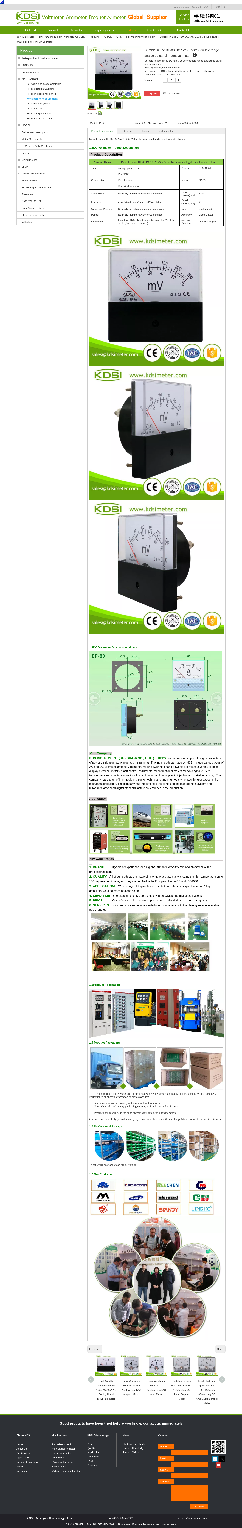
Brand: (137, 122)
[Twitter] (222, 1459)
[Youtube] (218, 1465)
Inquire (152, 93)
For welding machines (39, 113)
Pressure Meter (30, 72)
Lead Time (93, 1456)
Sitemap (126, 1524)
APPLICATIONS (30, 78)
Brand (90, 1444)
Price (90, 1460)
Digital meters (29, 159)
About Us (21, 1448)
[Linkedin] (215, 1459)
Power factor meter (62, 1461)
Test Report (126, 131)
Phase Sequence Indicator (36, 187)
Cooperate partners (27, 1461)
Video (177, 6)
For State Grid (35, 108)
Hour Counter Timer (33, 208)
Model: (94, 122)
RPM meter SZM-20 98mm (37, 146)
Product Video (131, 1452)
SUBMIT (199, 1506)
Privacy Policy (168, 1524)
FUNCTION (28, 65)
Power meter (59, 1466)
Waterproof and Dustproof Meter (40, 58)
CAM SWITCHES (31, 201)
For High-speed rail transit (41, 93)
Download (22, 1470)
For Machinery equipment (42, 98)
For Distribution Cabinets (40, 88)
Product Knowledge (134, 1448)
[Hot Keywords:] (222, 30)
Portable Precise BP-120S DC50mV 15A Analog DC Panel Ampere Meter (181, 1389)
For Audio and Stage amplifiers (44, 83)
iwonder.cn (153, 1524)
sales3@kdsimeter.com (211, 21)
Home (19, 1444)
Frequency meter (61, 1453)
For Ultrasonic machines (40, 118)
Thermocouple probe (33, 215)
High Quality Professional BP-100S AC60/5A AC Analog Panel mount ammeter (106, 1389)
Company (186, 6)
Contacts (197, 6)
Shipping (145, 131)
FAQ (205, 6)
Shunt (25, 166)
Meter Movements (32, 139)
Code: (181, 122)
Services (92, 1465)
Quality (91, 1448)
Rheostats (27, 194)
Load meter (58, 1457)
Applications (23, 1457)
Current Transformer (33, 173)
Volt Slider (27, 221)
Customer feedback (134, 1444)
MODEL (26, 125)
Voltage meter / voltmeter (66, 1470)
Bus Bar (26, 153)
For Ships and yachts (38, 103)
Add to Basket (173, 93)
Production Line (166, 131)
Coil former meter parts (35, 132)
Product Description (102, 131)
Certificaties (23, 1453)
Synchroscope (30, 180)
